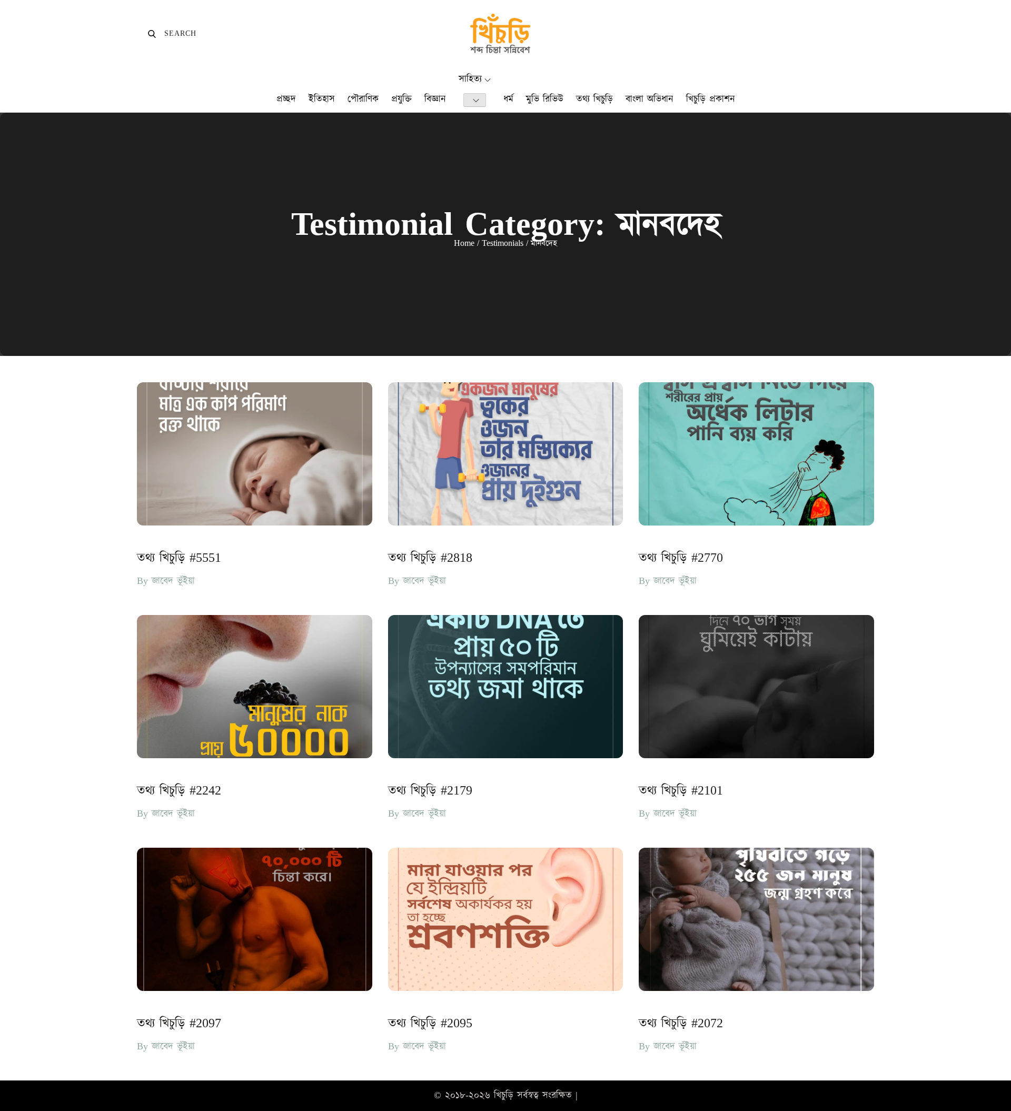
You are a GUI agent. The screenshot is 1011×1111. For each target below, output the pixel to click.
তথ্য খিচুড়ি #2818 (430, 558)
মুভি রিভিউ (544, 99)
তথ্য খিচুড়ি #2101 (681, 791)
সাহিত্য (470, 79)
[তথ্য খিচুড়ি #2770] (756, 453)
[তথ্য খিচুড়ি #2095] (505, 919)
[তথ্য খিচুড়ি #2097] (254, 919)
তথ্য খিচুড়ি (594, 99)
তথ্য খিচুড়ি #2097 (179, 1024)
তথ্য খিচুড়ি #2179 (430, 791)
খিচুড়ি (503, 1095)
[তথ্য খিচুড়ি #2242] (254, 686)
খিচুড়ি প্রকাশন (710, 99)
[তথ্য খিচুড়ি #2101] (756, 686)
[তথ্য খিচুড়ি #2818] (505, 453)
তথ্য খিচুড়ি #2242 (179, 791)
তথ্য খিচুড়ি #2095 (430, 1024)
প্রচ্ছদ (286, 99)
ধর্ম (508, 99)
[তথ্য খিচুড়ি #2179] (505, 686)
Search (171, 33)
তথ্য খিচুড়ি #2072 (681, 1024)
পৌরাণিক (363, 99)
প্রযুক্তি (401, 99)
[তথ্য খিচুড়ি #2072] (756, 919)
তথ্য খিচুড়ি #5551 (179, 558)
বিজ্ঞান (435, 99)
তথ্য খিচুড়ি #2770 (681, 558)
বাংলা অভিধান (649, 99)
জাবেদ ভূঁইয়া (173, 581)
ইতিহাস (322, 99)
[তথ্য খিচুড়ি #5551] (254, 453)
